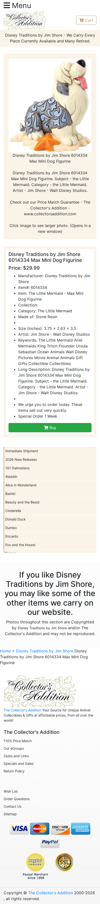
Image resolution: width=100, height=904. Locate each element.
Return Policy (14, 771)
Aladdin (11, 476)
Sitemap (10, 814)
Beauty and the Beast (22, 502)
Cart (89, 20)
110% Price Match (18, 741)
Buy (52, 427)
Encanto (11, 536)
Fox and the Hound (20, 545)
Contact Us (12, 806)
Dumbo (11, 528)
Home (5, 651)
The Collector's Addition (22, 710)
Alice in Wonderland (20, 485)
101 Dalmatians (17, 468)
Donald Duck (15, 519)
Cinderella (13, 511)
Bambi (10, 493)
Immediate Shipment (21, 451)
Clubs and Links (16, 756)
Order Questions (17, 799)
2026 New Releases (21, 459)
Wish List (11, 791)
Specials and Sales (18, 763)
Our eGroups (14, 748)
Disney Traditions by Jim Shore (42, 628)
